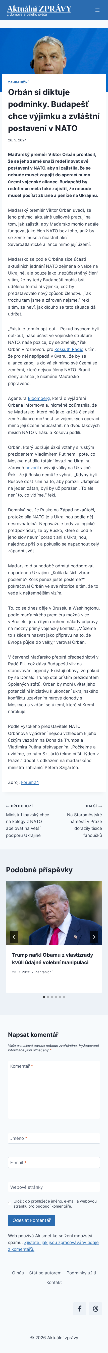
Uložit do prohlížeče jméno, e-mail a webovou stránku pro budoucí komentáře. (55, 1204)
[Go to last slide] (14, 937)
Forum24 (30, 782)
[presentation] (54, 913)
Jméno (18, 1138)
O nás (18, 1272)
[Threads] (95, 1308)
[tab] (44, 997)
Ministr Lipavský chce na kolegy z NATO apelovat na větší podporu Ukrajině (27, 821)
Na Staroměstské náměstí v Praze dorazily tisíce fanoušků (84, 821)
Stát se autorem (45, 1272)
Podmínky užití (81, 1272)
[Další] (94, 937)
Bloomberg (39, 398)
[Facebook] (79, 1308)
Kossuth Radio (69, 349)
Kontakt (54, 1282)
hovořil (32, 467)
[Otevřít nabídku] (97, 10)
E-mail (18, 1162)
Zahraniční (18, 82)
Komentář (21, 1066)
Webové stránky (26, 1187)
